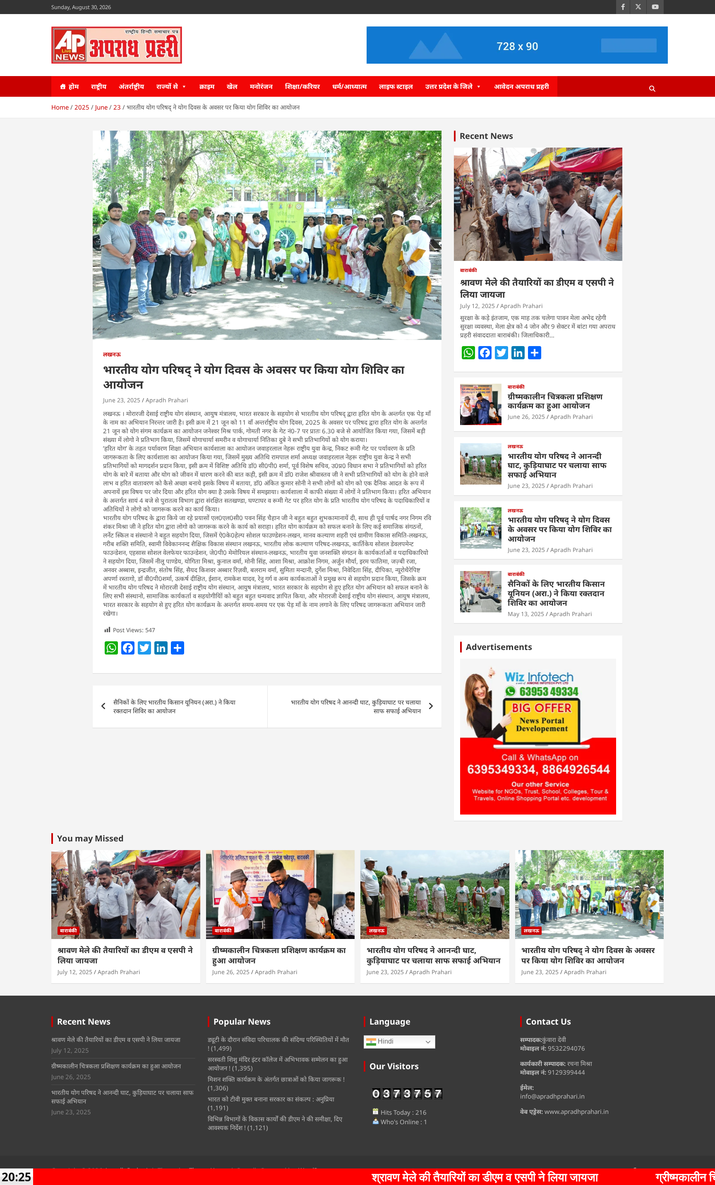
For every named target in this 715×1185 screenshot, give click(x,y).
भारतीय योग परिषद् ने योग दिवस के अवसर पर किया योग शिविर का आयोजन (560, 529)
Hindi (384, 1041)
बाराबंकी (468, 270)
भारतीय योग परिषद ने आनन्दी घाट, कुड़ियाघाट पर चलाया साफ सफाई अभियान (356, 706)
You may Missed (90, 838)
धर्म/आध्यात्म (349, 86)
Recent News (486, 135)
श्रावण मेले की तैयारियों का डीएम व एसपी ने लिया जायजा (537, 288)
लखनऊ (112, 354)
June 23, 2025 (121, 400)
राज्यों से (167, 86)
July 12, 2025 (477, 306)
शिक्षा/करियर (302, 86)
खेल (232, 86)
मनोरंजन (261, 86)
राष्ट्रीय (98, 86)
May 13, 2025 (526, 614)
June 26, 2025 (526, 416)
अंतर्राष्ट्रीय (131, 86)
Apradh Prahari (167, 400)
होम (74, 86)
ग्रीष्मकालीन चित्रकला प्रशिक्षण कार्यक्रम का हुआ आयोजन (555, 401)
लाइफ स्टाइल (396, 86)
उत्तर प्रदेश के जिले (449, 86)
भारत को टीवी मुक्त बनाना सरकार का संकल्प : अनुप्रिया (271, 1099)
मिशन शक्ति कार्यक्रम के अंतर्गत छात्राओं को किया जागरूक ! (276, 1079)
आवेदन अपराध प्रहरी (521, 86)
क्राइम (206, 86)
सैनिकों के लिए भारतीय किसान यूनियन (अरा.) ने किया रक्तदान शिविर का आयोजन (174, 706)
